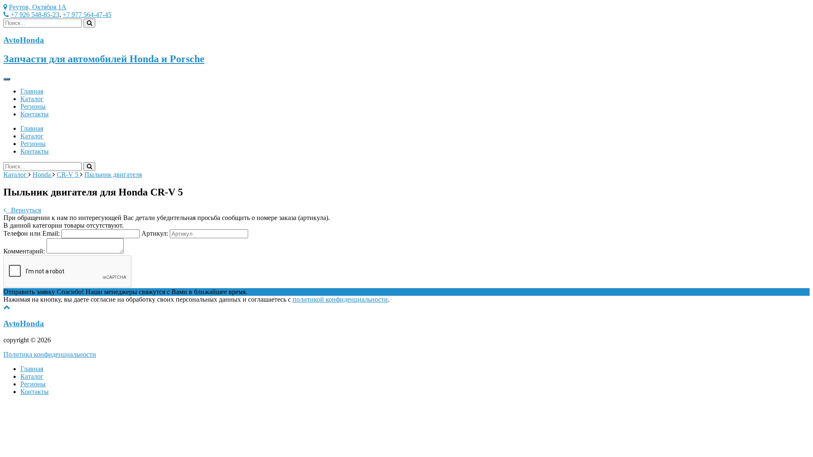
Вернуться (23, 210)
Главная (31, 91)
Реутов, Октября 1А (37, 7)
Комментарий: (24, 251)
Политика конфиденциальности (49, 354)
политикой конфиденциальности (340, 299)
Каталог (32, 98)
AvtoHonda (23, 323)
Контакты (34, 114)
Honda (43, 174)
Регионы (33, 106)
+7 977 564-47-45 (87, 14)
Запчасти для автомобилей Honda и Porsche (104, 58)
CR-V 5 (68, 174)
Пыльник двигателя (113, 174)
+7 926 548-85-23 (35, 14)
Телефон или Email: (31, 233)
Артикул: (154, 233)
